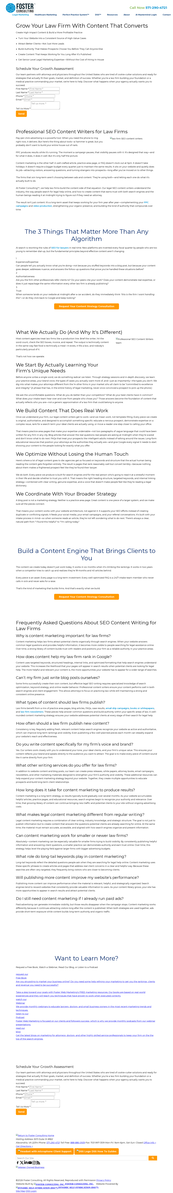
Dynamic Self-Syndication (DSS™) (78, 1187)
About (127, 15)
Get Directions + (24, 1146)
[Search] (153, 1158)
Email (19, 99)
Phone (20, 96)
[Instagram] (34, 1163)
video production (42, 206)
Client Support (62, 1151)
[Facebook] (18, 1163)
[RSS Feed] (38, 1163)
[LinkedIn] (26, 1163)
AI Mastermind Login (146, 15)
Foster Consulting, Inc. (79, 1184)
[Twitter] (22, 1163)
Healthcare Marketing (46, 15)
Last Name (22, 92)
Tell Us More (23, 108)
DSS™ (98, 15)
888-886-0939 (77, 1142)
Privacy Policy (103, 1180)
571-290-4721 (156, 8)
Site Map (20, 1191)
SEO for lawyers (60, 248)
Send (21, 113)
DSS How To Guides (103, 1151)
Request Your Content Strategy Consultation (86, 306)
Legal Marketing (20, 15)
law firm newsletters (32, 712)
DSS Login (31, 1191)
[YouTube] (30, 1163)
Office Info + (149, 1142)
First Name (22, 89)
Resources (112, 15)
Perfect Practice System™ (76, 15)
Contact (167, 15)
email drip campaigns (117, 708)
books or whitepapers (142, 708)
